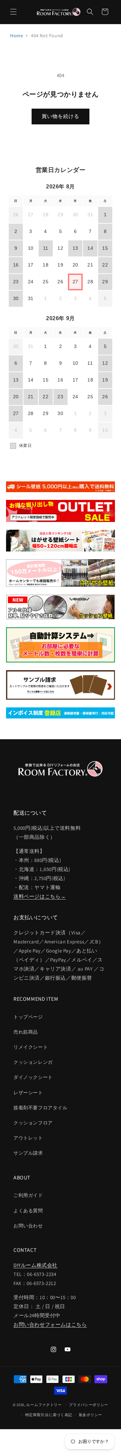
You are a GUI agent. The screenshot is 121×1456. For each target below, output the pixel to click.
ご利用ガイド (28, 1195)
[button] (13, 11)
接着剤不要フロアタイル (40, 1108)
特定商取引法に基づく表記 (48, 1414)
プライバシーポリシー (88, 1404)
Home (16, 36)
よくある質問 (28, 1211)
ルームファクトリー (44, 1404)
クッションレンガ (33, 1062)
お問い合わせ (28, 1226)
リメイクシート (30, 1047)
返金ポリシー (90, 1414)
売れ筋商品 (25, 1032)
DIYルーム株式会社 (35, 1265)
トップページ (28, 1017)
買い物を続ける (60, 116)
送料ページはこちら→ (39, 896)
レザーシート (28, 1093)
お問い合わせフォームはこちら (50, 1324)
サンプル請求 (28, 1153)
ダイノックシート (33, 1077)
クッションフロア (33, 1123)
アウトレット (28, 1138)
